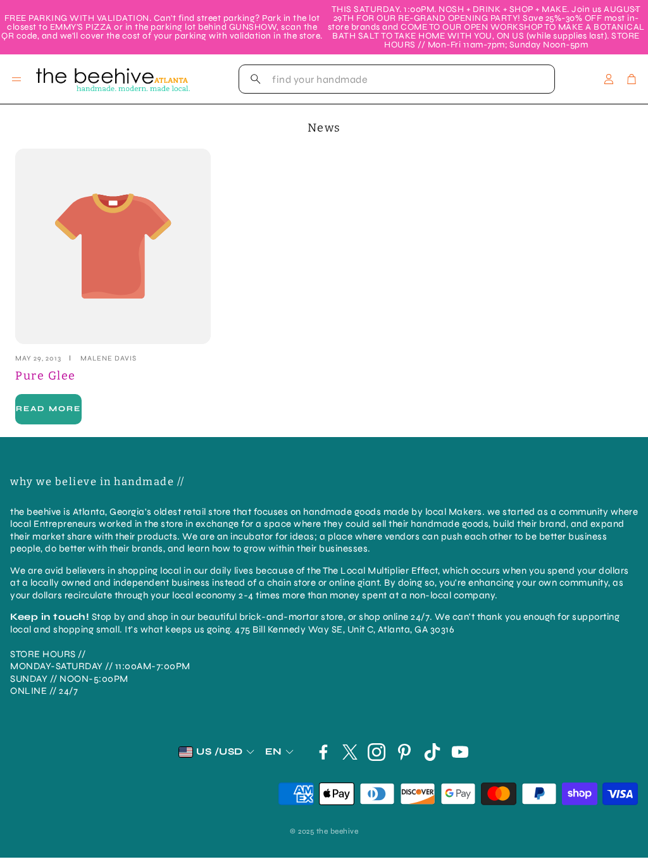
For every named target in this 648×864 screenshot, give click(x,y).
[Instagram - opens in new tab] (376, 752)
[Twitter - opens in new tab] (350, 752)
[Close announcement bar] (635, 9)
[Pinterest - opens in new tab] (404, 752)
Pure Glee (45, 376)
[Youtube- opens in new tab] (460, 752)
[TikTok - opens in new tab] (432, 752)
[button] (396, 79)
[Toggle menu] (16, 79)
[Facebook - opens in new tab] (323, 752)
